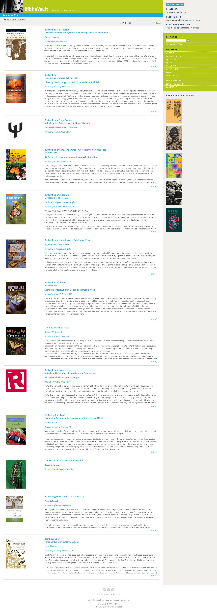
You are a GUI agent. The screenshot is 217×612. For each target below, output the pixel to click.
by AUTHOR (171, 66)
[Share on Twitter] (113, 589)
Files (168, 27)
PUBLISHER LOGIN (175, 4)
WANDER (170, 72)
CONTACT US (171, 87)
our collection (179, 12)
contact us (125, 600)
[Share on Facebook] (109, 589)
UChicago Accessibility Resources (108, 594)
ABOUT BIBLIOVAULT (174, 80)
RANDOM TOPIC (173, 75)
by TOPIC (170, 53)
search (109, 600)
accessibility (99, 600)
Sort (158, 23)
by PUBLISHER (172, 69)
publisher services (190, 20)
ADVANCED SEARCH (174, 44)
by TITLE (169, 62)
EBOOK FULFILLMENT (175, 84)
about (116, 600)
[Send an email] (104, 589)
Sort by (140, 22)
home (90, 600)
